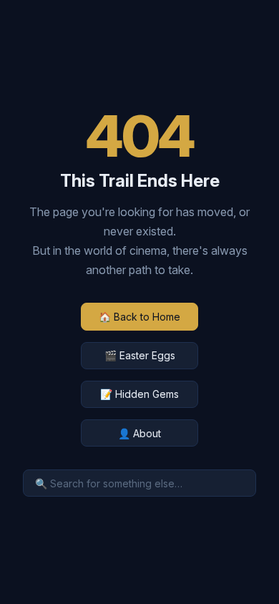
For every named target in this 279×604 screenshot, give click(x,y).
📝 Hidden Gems (139, 394)
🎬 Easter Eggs (139, 355)
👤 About (139, 433)
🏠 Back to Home (139, 317)
